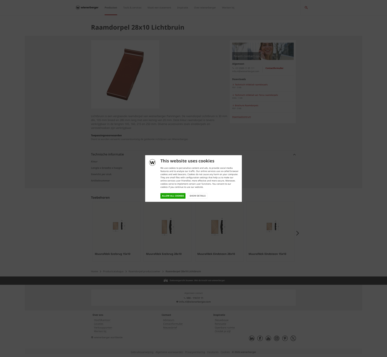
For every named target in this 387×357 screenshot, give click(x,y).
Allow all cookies (173, 195)
